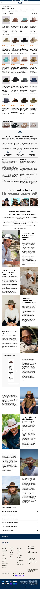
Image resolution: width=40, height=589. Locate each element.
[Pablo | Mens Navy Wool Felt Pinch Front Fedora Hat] (34, 80)
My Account (4, 553)
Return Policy (4, 565)
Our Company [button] (19, 548)
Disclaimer (29, 582)
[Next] (37, 196)
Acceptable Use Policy (24, 581)
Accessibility (4, 550)
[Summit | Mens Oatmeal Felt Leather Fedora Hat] (34, 20)
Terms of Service (32, 562)
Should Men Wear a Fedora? (8, 515)
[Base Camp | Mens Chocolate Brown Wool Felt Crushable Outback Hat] (24, 100)
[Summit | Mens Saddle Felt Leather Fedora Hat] (15, 20)
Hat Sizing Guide (13, 550)
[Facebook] (13, 573)
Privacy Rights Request (30, 583)
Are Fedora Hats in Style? (7, 530)
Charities (18, 553)
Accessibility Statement (33, 581)
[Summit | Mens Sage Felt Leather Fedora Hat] (24, 20)
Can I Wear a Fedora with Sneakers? (10, 522)
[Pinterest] (19, 573)
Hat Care (11, 552)
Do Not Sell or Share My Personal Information (11, 586)
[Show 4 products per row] (36, 13)
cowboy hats (30, 139)
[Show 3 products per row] (34, 13)
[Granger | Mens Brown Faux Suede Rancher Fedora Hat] (15, 40)
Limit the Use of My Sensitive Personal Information (27, 586)
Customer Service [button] (4, 548)
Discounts (4, 567)
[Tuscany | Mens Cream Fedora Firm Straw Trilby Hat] (24, 59)
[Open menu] (2, 3)
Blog (10, 556)
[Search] (36, 2)
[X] (15, 573)
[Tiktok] (17, 573)
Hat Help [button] (12, 547)
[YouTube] (13, 575)
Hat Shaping (12, 548)
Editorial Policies (34, 582)
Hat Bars (18, 562)
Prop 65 (36, 583)
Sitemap (11, 558)
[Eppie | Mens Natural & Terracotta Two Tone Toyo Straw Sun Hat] (15, 59)
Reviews (11, 554)
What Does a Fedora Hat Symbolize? (10, 518)
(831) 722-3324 (31, 567)
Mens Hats (4, 6)
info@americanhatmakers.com (33, 569)
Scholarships (19, 555)
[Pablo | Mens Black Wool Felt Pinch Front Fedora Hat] (15, 80)
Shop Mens (5, 536)
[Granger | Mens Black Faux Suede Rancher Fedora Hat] (24, 40)
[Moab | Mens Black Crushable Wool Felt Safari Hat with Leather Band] (6, 80)
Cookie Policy (23, 582)
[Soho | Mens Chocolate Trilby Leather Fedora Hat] (11, 362)
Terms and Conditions (34, 584)
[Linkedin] (23, 573)
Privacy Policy (34, 560)
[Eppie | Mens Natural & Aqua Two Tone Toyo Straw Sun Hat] (6, 59)
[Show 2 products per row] (33, 13)
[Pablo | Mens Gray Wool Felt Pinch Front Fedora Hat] (24, 80)
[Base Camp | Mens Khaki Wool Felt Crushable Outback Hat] (34, 100)
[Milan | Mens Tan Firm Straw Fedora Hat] (34, 59)
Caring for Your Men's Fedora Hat (9, 511)
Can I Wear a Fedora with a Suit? (9, 526)
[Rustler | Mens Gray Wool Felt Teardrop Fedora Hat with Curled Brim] (6, 20)
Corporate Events (20, 564)
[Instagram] (21, 573)
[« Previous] (14, 118)
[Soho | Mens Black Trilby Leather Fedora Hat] (6, 100)
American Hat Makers (32, 580)
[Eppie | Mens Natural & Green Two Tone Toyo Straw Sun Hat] (34, 40)
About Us (18, 550)
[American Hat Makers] (20, 3)
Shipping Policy (5, 563)
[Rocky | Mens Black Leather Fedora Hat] (15, 100)
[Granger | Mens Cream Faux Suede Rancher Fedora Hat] (6, 40)
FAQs (3, 561)
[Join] (37, 556)
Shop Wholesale (20, 560)
